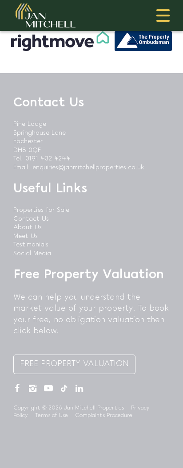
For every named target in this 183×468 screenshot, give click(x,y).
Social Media (32, 253)
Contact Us (31, 218)
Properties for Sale (41, 210)
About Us (27, 227)
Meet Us (25, 236)
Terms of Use (51, 415)
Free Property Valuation (74, 363)
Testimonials (30, 244)
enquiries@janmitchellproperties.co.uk (88, 167)
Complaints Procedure (103, 415)
